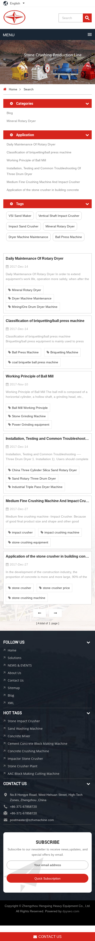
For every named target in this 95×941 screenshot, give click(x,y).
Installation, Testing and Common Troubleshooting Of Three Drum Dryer (44, 171)
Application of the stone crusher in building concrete (43, 190)
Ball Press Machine (68, 237)
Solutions (14, 658)
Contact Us (16, 680)
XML (11, 703)
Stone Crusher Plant (22, 766)
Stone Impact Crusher (24, 721)
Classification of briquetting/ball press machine (39, 152)
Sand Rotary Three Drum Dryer (34, 478)
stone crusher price (56, 588)
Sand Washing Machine (25, 728)
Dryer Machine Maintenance (28, 237)
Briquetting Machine (64, 352)
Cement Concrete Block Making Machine (37, 743)
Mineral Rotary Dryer (21, 121)
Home (13, 89)
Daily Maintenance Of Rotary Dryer (31, 144)
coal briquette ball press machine (35, 362)
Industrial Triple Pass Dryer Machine (37, 487)
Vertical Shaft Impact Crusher (58, 215)
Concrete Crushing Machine (28, 751)
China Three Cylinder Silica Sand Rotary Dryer (44, 470)
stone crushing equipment (30, 542)
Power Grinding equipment (30, 424)
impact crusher (22, 532)
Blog (10, 113)
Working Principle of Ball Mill (26, 160)
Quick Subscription (47, 878)
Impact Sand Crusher (23, 226)
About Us (14, 673)
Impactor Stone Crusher (25, 758)
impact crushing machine (61, 532)
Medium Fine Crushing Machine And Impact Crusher (43, 182)
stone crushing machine (28, 598)
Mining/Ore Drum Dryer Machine (34, 307)
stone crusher (21, 588)
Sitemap (14, 688)
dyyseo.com (71, 911)
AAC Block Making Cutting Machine (33, 773)
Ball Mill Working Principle (30, 408)
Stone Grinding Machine (29, 416)
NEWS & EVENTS (20, 665)
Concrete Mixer (19, 736)
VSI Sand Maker (20, 215)
